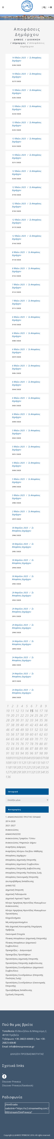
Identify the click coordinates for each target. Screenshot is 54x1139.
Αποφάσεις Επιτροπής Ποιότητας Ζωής (23, 872)
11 (12, 710)
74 (12, 744)
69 (31, 739)
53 (41, 729)
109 (7, 762)
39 (17, 725)
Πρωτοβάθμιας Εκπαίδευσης (18, 990)
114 (31, 762)
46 (8, 729)
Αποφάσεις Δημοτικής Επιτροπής (20, 859)
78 (31, 744)
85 (22, 748)
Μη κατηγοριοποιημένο (16, 922)
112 (22, 762)
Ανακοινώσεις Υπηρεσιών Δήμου (20, 842)
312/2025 (16, 292)
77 (27, 744)
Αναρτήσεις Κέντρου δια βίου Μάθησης (24, 851)
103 (22, 758)
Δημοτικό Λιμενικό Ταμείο (17, 898)
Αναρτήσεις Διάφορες (15, 847)
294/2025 (16, 568)
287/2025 (16, 681)
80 (41, 744)
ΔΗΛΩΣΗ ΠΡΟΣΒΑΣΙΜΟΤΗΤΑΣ (27, 1054)
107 (41, 758)
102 (17, 758)
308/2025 (16, 341)
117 (45, 762)
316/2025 (16, 243)
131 (26, 772)
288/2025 (16, 665)
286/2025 (16, 697)
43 (36, 725)
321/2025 (16, 162)
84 (17, 748)
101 (12, 758)
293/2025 (16, 584)
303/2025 (16, 405)
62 (41, 734)
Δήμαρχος (19, 42)
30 (17, 720)
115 (36, 762)
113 (26, 762)
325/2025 (16, 98)
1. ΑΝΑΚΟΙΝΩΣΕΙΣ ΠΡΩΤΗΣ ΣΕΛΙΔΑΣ (23, 817)
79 (36, 744)
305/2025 (16, 373)
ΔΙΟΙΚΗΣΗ (33, 39)
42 (31, 725)
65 (12, 739)
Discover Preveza (11, 1081)
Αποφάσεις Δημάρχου (21, 530)
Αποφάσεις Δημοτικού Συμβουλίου (22, 864)
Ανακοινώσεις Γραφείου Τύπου (20, 838)
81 (46, 744)
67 (22, 739)
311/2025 (16, 308)
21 (17, 715)
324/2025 (16, 114)
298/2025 (16, 503)
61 (36, 734)
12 (17, 710)
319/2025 (16, 195)
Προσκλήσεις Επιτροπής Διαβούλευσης (23, 963)
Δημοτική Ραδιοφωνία (15, 894)
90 (46, 748)
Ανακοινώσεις (11, 829)
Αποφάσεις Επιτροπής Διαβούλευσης (22, 868)
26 (41, 715)
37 (8, 725)
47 (12, 729)
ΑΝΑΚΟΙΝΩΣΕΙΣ (13, 834)
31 (22, 720)
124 (36, 767)
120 (17, 767)
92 (12, 753)
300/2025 (16, 470)
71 (41, 739)
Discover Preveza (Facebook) (17, 1085)
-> (49, 7)
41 (27, 725)
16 (36, 710)
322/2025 (16, 146)
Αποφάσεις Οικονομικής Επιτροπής (21, 877)
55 (8, 734)
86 (27, 748)
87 (31, 748)
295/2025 (16, 551)
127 (7, 772)
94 (22, 753)
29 (12, 720)
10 (8, 710)
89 (41, 748)
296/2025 (16, 535)
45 (46, 725)
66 (17, 739)
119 (12, 767)
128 (12, 772)
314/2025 (16, 260)
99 (46, 753)
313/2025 (16, 276)
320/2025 (16, 179)
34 (36, 720)
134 (41, 772)
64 (8, 739)
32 (27, 720)
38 (12, 725)
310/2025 (16, 324)
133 (36, 772)
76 (22, 744)
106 (36, 758)
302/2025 (16, 438)
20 (12, 715)
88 (36, 748)
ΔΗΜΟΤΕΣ (10, 885)
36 (46, 720)
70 (36, 739)
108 (45, 758)
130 (22, 772)
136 (7, 777)
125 (41, 767)
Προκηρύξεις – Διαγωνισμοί (18, 950)
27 (46, 715)
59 (27, 734)
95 (27, 753)
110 (12, 762)
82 (8, 748)
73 (8, 744)
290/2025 (16, 632)
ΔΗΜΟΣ (19, 39)
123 (31, 767)
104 (26, 758)
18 (46, 710)
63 (46, 734)
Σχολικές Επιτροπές (14, 994)
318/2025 (16, 211)
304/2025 (16, 389)
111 (17, 762)
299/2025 (16, 487)
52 (36, 729)
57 (17, 734)
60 (31, 734)
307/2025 (16, 357)
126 (45, 767)
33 (31, 720)
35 (41, 720)
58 (22, 734)
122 (26, 767)
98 (41, 753)
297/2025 (16, 519)
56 (12, 734)
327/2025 (16, 81)
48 (17, 729)
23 (27, 715)
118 (7, 767)
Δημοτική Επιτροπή (14, 889)
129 (17, 772)
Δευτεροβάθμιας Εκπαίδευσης (19, 881)
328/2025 (16, 65)
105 (31, 758)
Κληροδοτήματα (12, 918)
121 (22, 767)
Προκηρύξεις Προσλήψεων (18, 954)
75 (17, 744)
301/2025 (16, 454)
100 (7, 758)
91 (8, 753)
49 (22, 729)
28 (8, 720)
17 (41, 710)
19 (8, 715)
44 (41, 725)
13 (22, 710)
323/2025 (16, 130)
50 (27, 729)
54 (46, 729)
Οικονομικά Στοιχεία (15, 934)
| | (44, 7)
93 (17, 753)
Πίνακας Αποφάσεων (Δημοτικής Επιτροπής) (26, 938)
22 (22, 715)
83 (12, 748)
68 (27, 739)
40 (22, 725)
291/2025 (16, 616)
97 (36, 753)
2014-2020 (10, 821)
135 (45, 772)
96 (31, 753)
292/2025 (16, 600)
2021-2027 (10, 825)
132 (31, 772)
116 (41, 762)
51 (31, 729)
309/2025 (16, 422)
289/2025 (16, 649)
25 (36, 715)
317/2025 (16, 227)
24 (31, 715)
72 (46, 739)
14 (27, 710)
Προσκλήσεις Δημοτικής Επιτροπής (21, 958)
